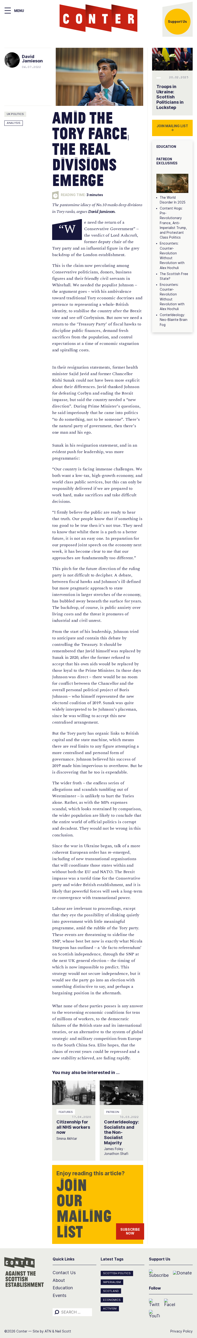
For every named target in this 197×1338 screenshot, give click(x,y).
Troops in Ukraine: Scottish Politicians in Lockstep (170, 97)
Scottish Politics (117, 1273)
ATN (48, 1331)
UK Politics (15, 114)
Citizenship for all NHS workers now (73, 1127)
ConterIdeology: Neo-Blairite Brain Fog (173, 320)
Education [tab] (166, 147)
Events (59, 1295)
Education (63, 1287)
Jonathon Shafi (116, 1154)
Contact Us (64, 1272)
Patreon (112, 1112)
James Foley (113, 1149)
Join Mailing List (172, 128)
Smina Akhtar (66, 1138)
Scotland (111, 1291)
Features (66, 1112)
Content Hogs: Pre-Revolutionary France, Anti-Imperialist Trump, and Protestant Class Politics (173, 223)
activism (110, 1308)
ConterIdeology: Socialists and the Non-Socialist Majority (121, 1132)
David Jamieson (32, 58)
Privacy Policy (181, 1331)
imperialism (112, 1282)
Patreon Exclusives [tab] (167, 161)
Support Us (177, 22)
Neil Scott (63, 1331)
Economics (112, 1300)
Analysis (13, 123)
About (59, 1280)
